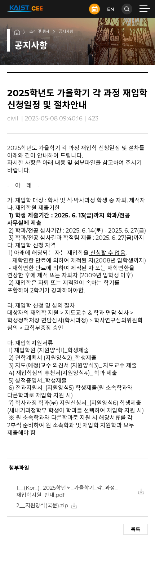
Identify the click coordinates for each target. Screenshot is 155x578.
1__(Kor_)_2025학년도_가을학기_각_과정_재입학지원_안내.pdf (67, 491)
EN (110, 9)
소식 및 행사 (39, 31)
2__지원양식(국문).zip (42, 505)
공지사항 (66, 31)
